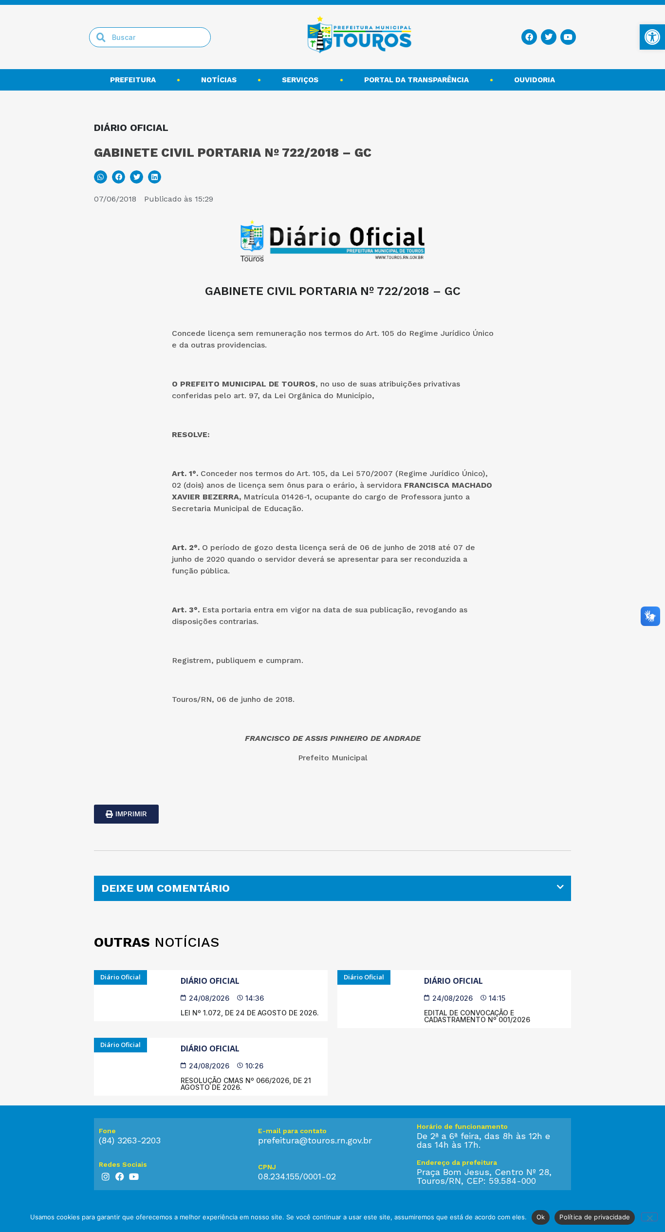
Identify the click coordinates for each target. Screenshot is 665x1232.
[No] (649, 1217)
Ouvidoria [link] (534, 79)
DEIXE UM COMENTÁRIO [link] (165, 888)
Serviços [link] (300, 79)
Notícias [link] (219, 79)
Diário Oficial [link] (210, 980)
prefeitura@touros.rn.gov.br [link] (315, 1140)
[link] (652, 37)
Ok (540, 1217)
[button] (100, 177)
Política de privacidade (594, 1217)
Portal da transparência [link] (416, 79)
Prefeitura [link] (133, 79)
